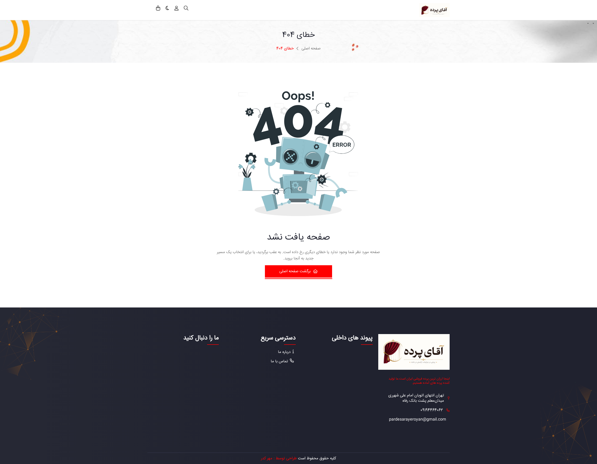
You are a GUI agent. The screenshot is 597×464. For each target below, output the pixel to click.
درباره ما (284, 352)
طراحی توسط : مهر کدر (279, 458)
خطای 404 (285, 49)
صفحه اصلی (311, 49)
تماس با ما (279, 361)
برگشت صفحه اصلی (295, 271)
